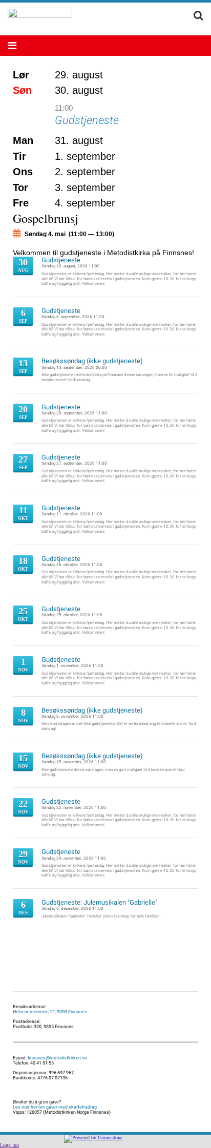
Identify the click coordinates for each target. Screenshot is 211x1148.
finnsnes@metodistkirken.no (57, 1057)
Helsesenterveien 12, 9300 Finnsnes (50, 1011)
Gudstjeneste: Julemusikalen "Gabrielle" (99, 902)
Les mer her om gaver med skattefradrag (55, 1107)
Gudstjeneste (87, 119)
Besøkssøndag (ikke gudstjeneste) (92, 361)
